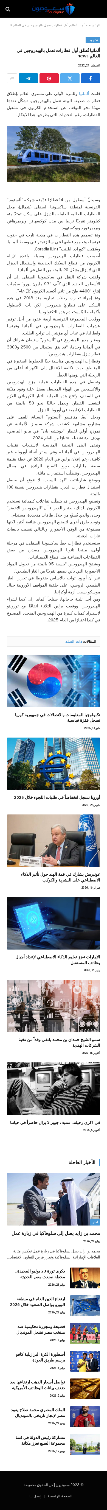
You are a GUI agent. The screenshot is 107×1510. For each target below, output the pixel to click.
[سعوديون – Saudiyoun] (53, 9)
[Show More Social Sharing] (12, 78)
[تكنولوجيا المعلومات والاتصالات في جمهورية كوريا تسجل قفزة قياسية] (53, 681)
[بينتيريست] (49, 78)
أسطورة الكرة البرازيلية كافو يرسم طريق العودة (40, 1357)
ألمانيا (84, 93)
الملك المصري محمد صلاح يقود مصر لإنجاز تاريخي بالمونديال (38, 1412)
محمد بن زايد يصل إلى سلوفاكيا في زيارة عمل (56, 1233)
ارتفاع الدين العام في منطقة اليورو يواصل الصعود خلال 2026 (37, 1301)
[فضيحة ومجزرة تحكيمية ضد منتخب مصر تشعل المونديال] (85, 1333)
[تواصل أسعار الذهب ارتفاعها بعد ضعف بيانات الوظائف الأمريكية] (85, 1388)
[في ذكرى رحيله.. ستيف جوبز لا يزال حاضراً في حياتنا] (53, 1088)
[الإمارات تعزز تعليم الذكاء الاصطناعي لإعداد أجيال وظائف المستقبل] (53, 923)
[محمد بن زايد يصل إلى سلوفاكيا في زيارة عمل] (53, 1199)
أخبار (95, 1222)
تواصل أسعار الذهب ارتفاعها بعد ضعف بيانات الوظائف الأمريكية (37, 1384)
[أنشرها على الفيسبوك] (90, 78)
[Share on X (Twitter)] (70, 78)
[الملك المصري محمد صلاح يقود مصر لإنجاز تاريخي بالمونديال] (85, 1416)
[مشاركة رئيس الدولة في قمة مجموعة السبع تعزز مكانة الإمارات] (85, 1444)
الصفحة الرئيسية (60, 1496)
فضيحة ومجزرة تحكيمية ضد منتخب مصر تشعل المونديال (40, 1329)
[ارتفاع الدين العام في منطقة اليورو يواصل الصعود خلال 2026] (85, 1305)
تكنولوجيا (93, 39)
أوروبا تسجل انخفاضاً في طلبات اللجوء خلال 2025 (57, 797)
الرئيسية (94, 25)
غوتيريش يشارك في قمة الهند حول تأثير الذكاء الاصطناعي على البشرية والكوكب (60, 876)
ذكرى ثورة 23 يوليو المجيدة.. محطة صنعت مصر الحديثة (40, 1273)
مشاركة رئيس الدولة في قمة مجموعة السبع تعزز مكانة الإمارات (40, 1443)
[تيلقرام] (28, 78)
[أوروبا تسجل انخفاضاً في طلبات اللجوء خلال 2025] (53, 764)
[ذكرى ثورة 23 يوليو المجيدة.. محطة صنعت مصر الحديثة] (85, 1278)
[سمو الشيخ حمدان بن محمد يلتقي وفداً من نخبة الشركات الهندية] (53, 1006)
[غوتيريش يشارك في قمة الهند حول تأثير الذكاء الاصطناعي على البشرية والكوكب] (53, 840)
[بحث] (8, 9)
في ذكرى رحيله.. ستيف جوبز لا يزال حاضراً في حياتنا (55, 1122)
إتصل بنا (35, 1496)
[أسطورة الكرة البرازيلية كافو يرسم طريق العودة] (85, 1361)
